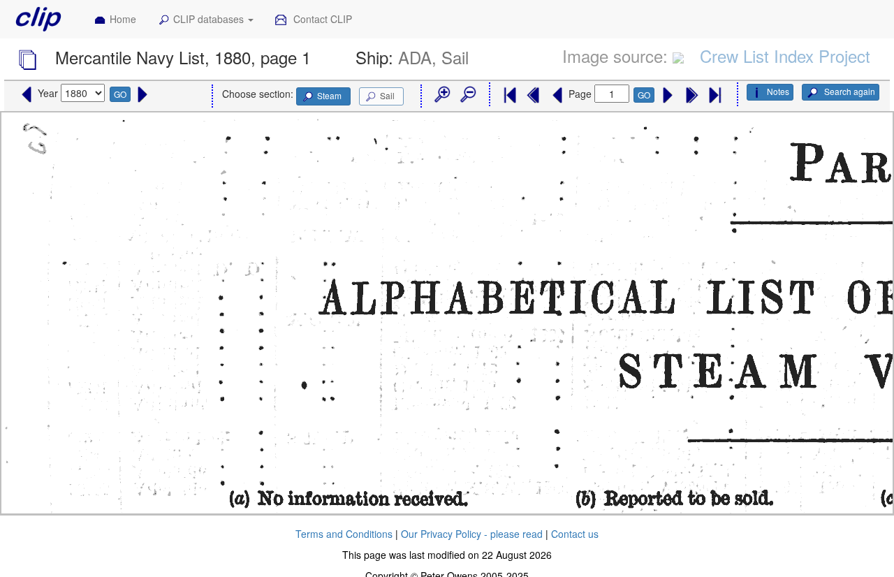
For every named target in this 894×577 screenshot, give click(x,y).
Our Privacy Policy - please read (472, 534)
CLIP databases (210, 19)
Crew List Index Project (785, 55)
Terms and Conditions (344, 534)
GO (120, 94)
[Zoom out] (467, 95)
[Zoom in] (441, 95)
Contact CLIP (321, 19)
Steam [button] (329, 95)
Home (123, 19)
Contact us (575, 534)
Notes (778, 91)
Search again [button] (848, 91)
